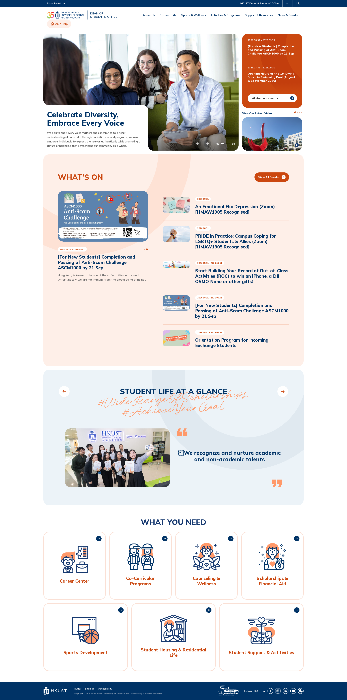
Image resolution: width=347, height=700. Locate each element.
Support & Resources (259, 15)
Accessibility (105, 688)
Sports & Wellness (193, 15)
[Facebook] (270, 691)
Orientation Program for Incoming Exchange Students (232, 342)
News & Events (288, 15)
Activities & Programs (225, 15)
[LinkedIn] (285, 691)
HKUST (58, 690)
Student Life (168, 15)
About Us (149, 15)
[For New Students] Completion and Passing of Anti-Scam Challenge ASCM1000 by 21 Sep (271, 49)
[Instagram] (278, 691)
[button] (197, 143)
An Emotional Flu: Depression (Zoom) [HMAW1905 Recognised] (235, 209)
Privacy (77, 688)
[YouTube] (293, 691)
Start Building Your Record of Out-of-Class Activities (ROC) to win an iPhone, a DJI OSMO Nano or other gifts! (241, 276)
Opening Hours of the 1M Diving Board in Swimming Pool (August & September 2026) (271, 77)
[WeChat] (301, 691)
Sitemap (90, 688)
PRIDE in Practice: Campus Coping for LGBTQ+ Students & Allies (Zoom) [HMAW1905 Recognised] (235, 241)
